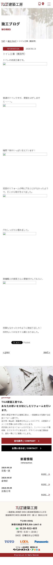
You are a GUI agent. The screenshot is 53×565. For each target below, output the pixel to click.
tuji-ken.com (20, 555)
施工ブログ (12, 41)
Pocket (26, 342)
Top (3, 41)
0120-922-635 (28, 528)
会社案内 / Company (25, 440)
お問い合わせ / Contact (25, 448)
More (44, 474)
